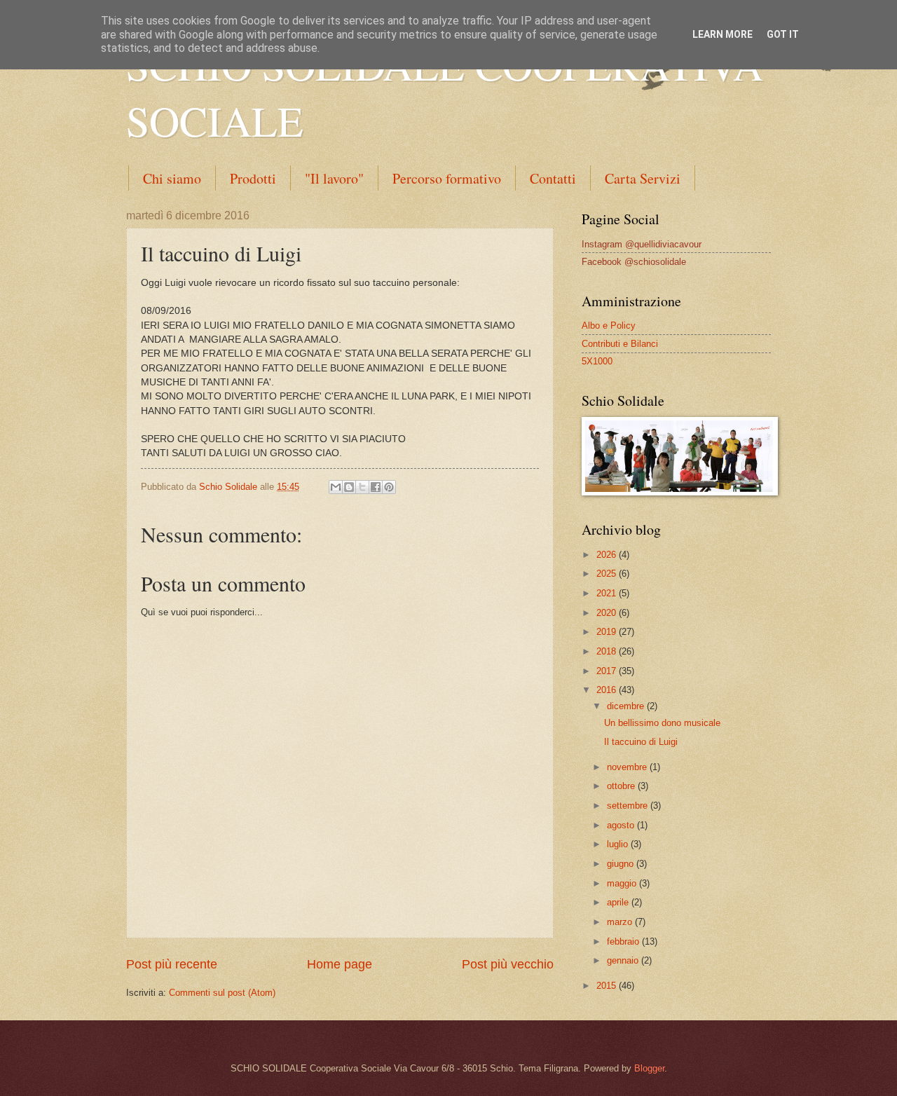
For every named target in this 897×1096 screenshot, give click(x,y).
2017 (607, 671)
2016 (607, 690)
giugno (621, 863)
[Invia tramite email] (336, 487)
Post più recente (171, 964)
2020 (607, 613)
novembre (628, 767)
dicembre (627, 706)
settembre (628, 805)
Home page (339, 964)
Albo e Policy (609, 325)
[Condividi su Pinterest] (389, 487)
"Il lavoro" (334, 178)
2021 (607, 593)
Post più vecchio (508, 964)
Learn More (722, 34)
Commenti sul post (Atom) (222, 992)
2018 (607, 651)
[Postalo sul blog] (349, 487)
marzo (621, 922)
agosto (622, 825)
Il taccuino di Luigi (641, 742)
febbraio (624, 941)
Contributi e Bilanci (620, 343)
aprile (619, 902)
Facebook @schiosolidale (634, 261)
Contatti (553, 178)
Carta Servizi (642, 178)
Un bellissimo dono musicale (662, 723)
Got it (783, 34)
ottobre (622, 786)
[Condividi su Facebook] (376, 487)
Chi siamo (172, 178)
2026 (607, 554)
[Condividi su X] (362, 487)
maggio (623, 883)
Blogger (649, 1068)
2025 (607, 573)
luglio (619, 844)
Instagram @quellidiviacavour (641, 244)
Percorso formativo (446, 178)
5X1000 (597, 361)
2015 (607, 985)
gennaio (624, 960)
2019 (607, 631)
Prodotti (253, 178)
